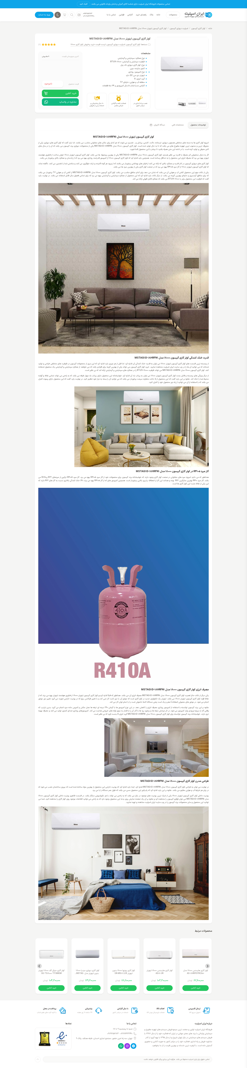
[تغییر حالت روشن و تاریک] (57, 15)
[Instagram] (127, 1046)
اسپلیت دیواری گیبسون (179, 28)
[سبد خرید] (65, 15)
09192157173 (87, 13)
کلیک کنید (83, 4)
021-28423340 (88, 16)
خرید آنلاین (195, 987)
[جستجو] (72, 15)
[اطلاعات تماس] (79, 15)
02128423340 (126, 1033)
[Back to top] (38, 1059)
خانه (210, 28)
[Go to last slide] (207, 966)
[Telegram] (133, 1046)
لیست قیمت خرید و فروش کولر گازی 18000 (88, 44)
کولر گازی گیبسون (198, 28)
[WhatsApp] (121, 1046)
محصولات (173, 14)
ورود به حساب (44, 14)
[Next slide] (39, 966)
